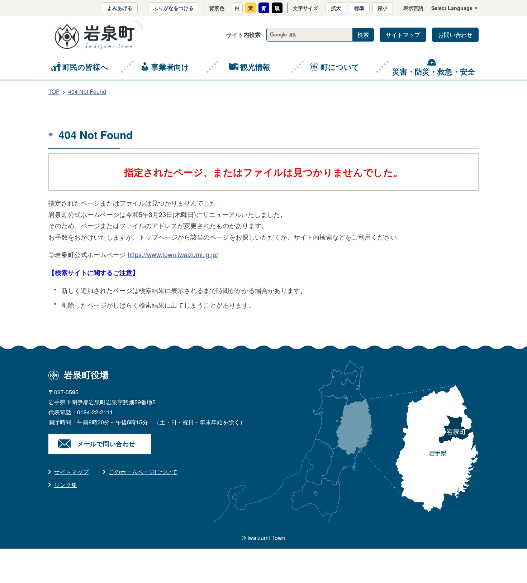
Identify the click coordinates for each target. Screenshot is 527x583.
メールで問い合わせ (106, 443)
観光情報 (255, 66)
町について (340, 66)
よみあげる (119, 7)
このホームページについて (143, 472)
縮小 (383, 7)
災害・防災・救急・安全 (433, 71)
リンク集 (65, 485)
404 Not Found (87, 91)
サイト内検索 (243, 34)
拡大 (336, 7)
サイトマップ (403, 34)
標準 (359, 7)
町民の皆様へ (85, 66)
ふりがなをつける (173, 7)
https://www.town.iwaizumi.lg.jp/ (173, 254)
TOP (54, 91)
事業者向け (170, 66)
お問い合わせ (455, 34)
